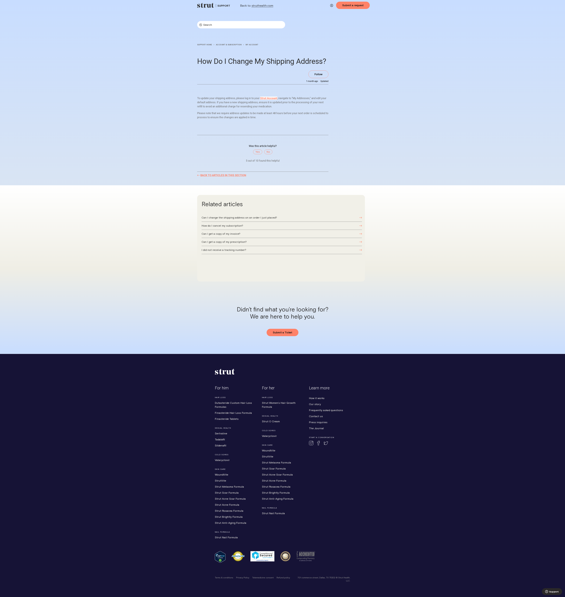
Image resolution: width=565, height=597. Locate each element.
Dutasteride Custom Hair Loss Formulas (233, 404)
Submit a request (353, 5)
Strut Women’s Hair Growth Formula (279, 404)
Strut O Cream (271, 421)
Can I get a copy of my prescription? (224, 241)
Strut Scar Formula (227, 492)
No (268, 151)
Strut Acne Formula (227, 504)
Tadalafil (220, 439)
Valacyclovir (222, 460)
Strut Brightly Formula (229, 516)
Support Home (204, 45)
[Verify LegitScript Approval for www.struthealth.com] (220, 562)
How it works (316, 398)
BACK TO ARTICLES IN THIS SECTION (223, 175)
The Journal (316, 428)
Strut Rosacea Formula (229, 510)
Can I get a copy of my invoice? (221, 233)
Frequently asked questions (326, 410)
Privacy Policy (242, 577)
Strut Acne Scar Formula (230, 498)
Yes (257, 151)
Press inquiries (318, 422)
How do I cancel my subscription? (222, 225)
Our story (315, 404)
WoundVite (221, 474)
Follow (318, 74)
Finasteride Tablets (227, 418)
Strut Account (268, 98)
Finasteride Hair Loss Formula (233, 412)
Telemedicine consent (263, 577)
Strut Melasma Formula (229, 486)
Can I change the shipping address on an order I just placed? (239, 217)
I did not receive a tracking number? (224, 249)
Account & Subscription (229, 45)
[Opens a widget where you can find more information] (552, 592)
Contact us (316, 416)
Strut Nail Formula (226, 537)
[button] (331, 6)
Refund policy (283, 577)
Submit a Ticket (282, 332)
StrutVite (220, 480)
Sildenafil (220, 445)
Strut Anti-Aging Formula (230, 522)
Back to (256, 5)
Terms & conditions (224, 577)
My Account (252, 45)
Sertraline (221, 433)
